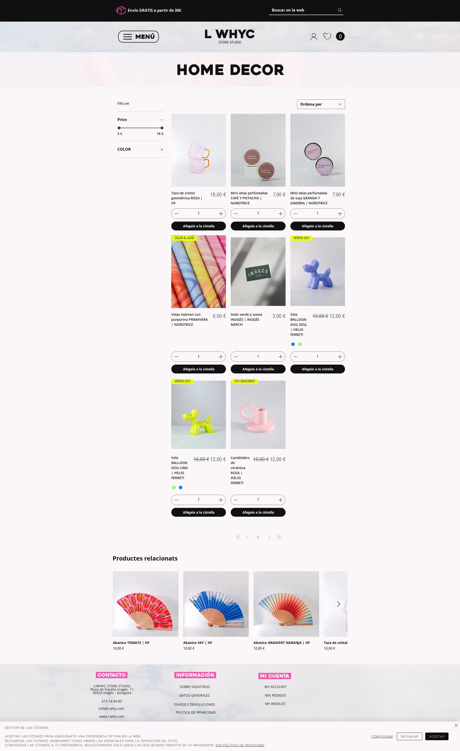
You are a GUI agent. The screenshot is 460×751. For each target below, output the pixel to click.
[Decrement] (175, 213)
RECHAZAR (409, 736)
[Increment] (221, 213)
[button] (340, 36)
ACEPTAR (436, 736)
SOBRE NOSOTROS (195, 686)
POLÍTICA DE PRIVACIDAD (196, 712)
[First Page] (238, 537)
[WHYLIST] (327, 36)
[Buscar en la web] (339, 10)
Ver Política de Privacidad (239, 745)
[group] (230, 615)
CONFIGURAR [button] (382, 736)
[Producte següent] (339, 604)
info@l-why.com (111, 708)
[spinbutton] (198, 213)
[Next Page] (269, 537)
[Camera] (314, 36)
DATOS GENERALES (194, 695)
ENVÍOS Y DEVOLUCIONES (194, 704)
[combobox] (321, 104)
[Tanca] (456, 725)
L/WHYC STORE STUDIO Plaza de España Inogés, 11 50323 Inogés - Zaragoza (112, 689)
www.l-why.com (111, 716)
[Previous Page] (247, 537)
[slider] (119, 128)
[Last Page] (279, 537)
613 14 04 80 (112, 701)
